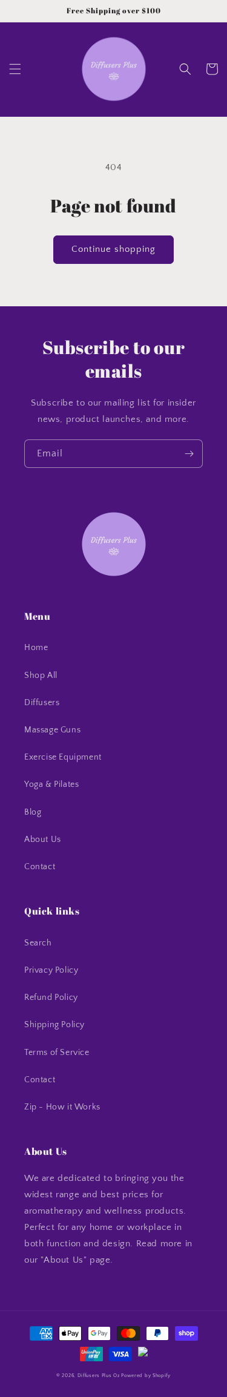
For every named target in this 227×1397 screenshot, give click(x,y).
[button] (15, 69)
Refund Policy (51, 997)
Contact (39, 867)
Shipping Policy (54, 1025)
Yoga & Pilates (51, 784)
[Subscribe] (189, 453)
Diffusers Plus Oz (98, 1375)
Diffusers (41, 703)
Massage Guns (52, 730)
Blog (32, 812)
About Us (42, 839)
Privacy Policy (51, 970)
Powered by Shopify (146, 1375)
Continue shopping (113, 249)
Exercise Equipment (63, 757)
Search (38, 943)
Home (36, 647)
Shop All (41, 675)
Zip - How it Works (62, 1107)
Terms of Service (57, 1052)
